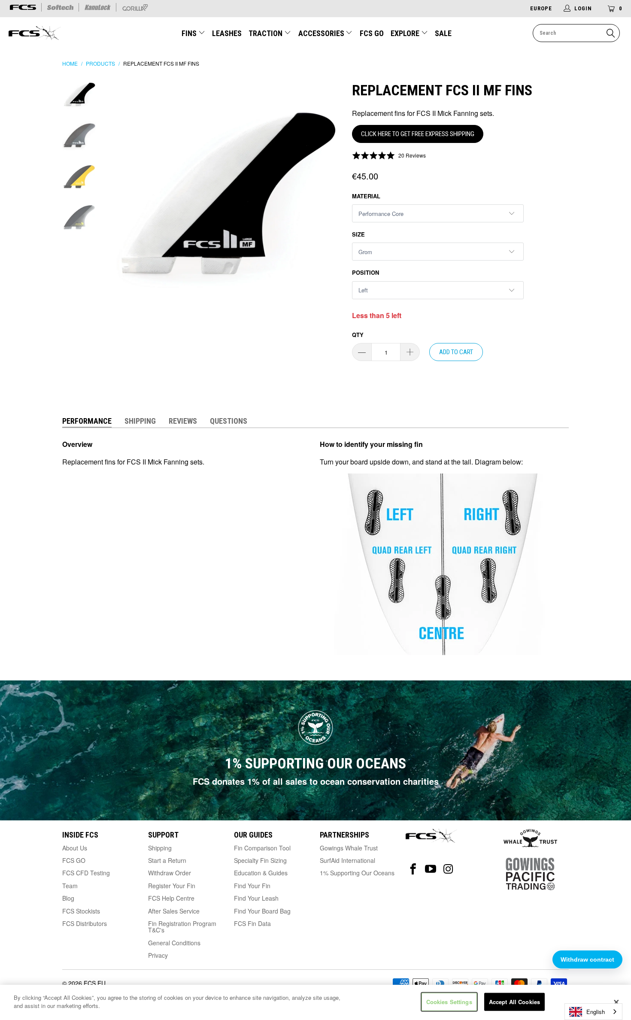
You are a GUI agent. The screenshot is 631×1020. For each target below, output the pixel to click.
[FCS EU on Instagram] (448, 869)
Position (365, 272)
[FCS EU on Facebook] (413, 869)
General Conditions (174, 942)
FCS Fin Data (252, 923)
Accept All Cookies (514, 1002)
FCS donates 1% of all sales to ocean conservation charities (316, 781)
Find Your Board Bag (262, 911)
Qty (358, 335)
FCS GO (372, 33)
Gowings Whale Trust (349, 848)
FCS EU (95, 983)
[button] (389, 155)
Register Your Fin (171, 885)
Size (358, 234)
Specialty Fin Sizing (260, 860)
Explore (406, 33)
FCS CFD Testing (86, 872)
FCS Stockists (81, 911)
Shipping (140, 420)
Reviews (183, 420)
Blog (68, 898)
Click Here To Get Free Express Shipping (417, 134)
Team (70, 885)
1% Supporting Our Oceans (357, 872)
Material (366, 196)
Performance (87, 420)
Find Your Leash (256, 898)
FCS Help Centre (171, 898)
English (595, 1012)
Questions (228, 420)
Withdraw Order (169, 872)
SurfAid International (347, 860)
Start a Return (167, 860)
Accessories (322, 33)
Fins (190, 33)
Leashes (227, 33)
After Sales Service (174, 911)
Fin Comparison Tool (262, 848)
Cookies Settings (449, 1002)
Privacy (158, 955)
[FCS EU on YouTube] (430, 869)
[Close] (616, 1002)
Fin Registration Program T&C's (182, 926)
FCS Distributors (84, 923)
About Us (74, 848)
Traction (266, 33)
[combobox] (593, 1011)
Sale (443, 33)
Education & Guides (261, 872)
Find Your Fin (252, 885)
